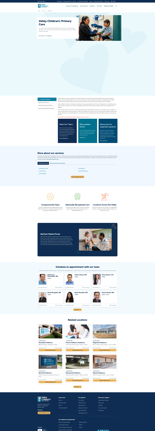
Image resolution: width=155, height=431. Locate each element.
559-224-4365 (97, 378)
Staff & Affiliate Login (44, 413)
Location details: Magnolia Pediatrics (104, 338)
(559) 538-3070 (70, 287)
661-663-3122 (42, 348)
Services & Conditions (72, 6)
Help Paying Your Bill (67, 1)
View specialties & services (77, 176)
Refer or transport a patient (64, 422)
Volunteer (100, 405)
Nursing (80, 427)
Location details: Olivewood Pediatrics (77, 368)
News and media (62, 402)
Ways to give (101, 402)
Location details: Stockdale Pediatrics (50, 338)
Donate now (101, 410)
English (113, 1)
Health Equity (59, 1)
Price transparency (82, 410)
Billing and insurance (82, 407)
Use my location (42, 1)
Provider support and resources (65, 427)
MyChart (74, 1)
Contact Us (40, 409)
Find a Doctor (84, 6)
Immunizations (42, 171)
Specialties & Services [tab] (43, 163)
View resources (103, 140)
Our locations (49, 35)
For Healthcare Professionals (82, 1)
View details (59, 287)
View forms (82, 137)
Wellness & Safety (108, 6)
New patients (82, 168)
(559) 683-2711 (97, 287)
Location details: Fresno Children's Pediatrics (77, 338)
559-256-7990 (42, 379)
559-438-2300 (70, 348)
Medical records (81, 405)
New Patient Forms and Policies (45, 105)
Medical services (82, 402)
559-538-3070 (97, 348)
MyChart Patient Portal (53, 350)
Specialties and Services (44, 102)
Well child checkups (83, 171)
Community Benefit (63, 407)
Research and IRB (82, 422)
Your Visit (99, 6)
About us (60, 400)
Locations (92, 6)
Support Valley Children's (98, 1)
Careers (90, 1)
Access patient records (63, 424)
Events (60, 405)
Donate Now (106, 1)
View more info (50, 281)
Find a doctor (42, 35)
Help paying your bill (82, 413)
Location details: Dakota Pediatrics (104, 368)
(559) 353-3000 (43, 287)
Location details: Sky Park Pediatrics (50, 369)
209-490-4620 (70, 378)
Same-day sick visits (43, 168)
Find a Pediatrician (63, 138)
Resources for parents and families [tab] (57, 163)
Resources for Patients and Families (46, 108)
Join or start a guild (102, 407)
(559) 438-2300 (43, 305)
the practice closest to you (53, 159)
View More (76, 309)
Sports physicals (42, 173)
